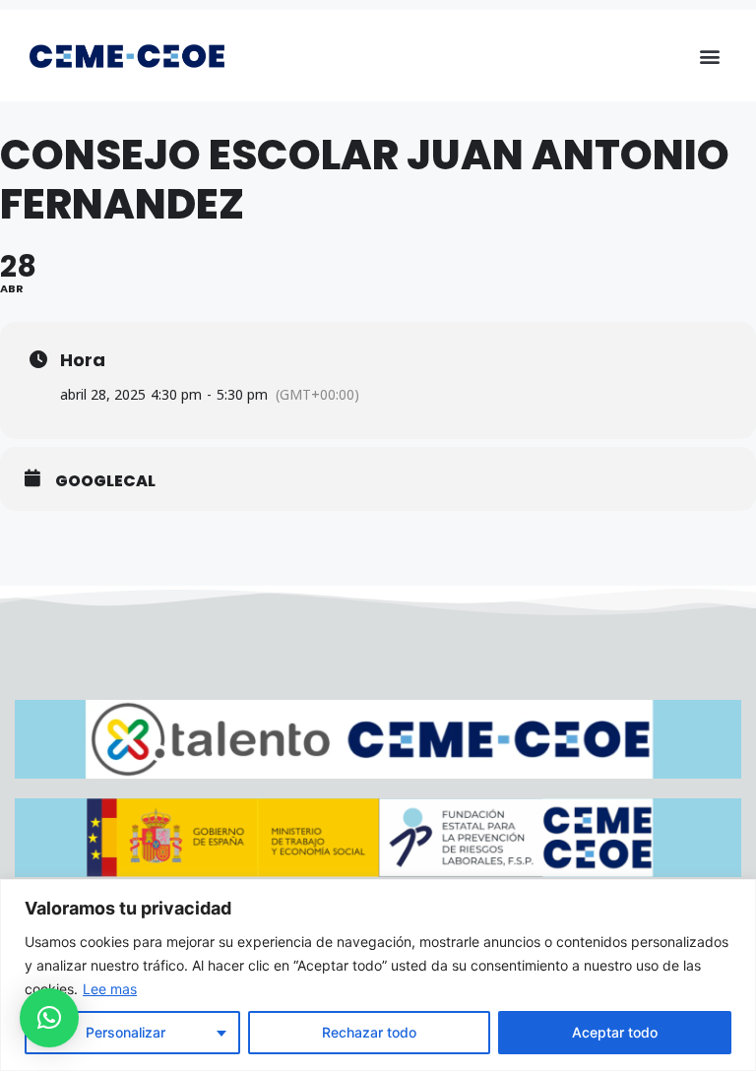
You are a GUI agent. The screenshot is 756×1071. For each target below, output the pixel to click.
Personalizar (125, 1032)
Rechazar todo (369, 1032)
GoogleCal (105, 481)
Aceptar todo (615, 1032)
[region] (378, 975)
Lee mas (110, 988)
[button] (710, 55)
